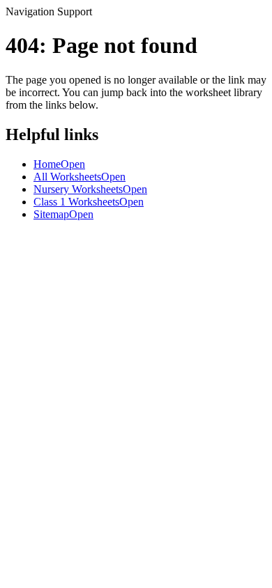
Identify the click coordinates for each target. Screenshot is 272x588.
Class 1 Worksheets (88, 202)
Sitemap (63, 214)
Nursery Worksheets (90, 189)
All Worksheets (79, 177)
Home (59, 164)
